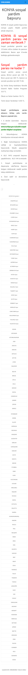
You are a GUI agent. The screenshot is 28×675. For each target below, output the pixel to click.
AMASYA (14, 345)
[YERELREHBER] (5, 2)
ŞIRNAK (14, 627)
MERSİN (14, 463)
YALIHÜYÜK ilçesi (14, 323)
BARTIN (14, 631)
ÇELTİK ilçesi (14, 299)
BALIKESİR (14, 366)
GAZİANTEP (14, 438)
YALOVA (14, 643)
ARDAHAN (14, 635)
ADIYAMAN (14, 333)
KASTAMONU (14, 479)
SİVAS (14, 565)
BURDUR (14, 388)
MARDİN (14, 520)
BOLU (14, 384)
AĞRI (14, 341)
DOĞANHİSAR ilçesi (14, 221)
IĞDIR (14, 639)
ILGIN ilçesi (14, 233)
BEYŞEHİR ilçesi (14, 205)
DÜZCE (14, 659)
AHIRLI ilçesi (14, 295)
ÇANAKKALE (14, 396)
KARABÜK (14, 647)
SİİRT (14, 557)
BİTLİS (14, 379)
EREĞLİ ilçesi (14, 225)
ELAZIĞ (14, 422)
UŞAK (14, 590)
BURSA (14, 392)
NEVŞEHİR (14, 532)
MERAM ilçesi (13, 282)
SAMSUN (14, 553)
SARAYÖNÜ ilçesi (14, 250)
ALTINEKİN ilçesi (14, 266)
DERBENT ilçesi (14, 303)
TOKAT (14, 573)
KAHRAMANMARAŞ (14, 516)
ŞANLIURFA (14, 586)
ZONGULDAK (14, 602)
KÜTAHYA (14, 504)
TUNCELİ (14, 582)
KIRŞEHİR (14, 491)
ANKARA (14, 349)
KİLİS (14, 651)
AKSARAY (14, 606)
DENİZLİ (14, 408)
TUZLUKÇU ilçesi (14, 319)
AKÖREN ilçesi (14, 262)
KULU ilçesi (14, 246)
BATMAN (14, 623)
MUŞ (14, 528)
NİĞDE (14, 536)
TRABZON (14, 577)
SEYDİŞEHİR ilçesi (14, 254)
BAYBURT (14, 610)
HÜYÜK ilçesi (14, 274)
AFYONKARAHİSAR (14, 337)
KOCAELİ (14, 496)
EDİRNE (14, 418)
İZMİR (14, 471)
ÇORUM (14, 404)
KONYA (14, 500)
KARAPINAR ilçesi (14, 241)
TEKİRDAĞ (14, 569)
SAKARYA (14, 549)
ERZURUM (14, 430)
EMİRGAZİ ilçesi (14, 307)
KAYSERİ (14, 483)
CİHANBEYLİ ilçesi (14, 213)
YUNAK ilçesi (14, 258)
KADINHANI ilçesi (14, 237)
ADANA (14, 329)
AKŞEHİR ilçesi (14, 200)
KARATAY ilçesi (14, 278)
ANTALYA (14, 353)
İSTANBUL (14, 467)
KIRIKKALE (14, 618)
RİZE (14, 545)
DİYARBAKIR (14, 414)
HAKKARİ (14, 450)
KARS (14, 475)
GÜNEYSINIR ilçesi (14, 311)
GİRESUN (14, 442)
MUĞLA (14, 524)
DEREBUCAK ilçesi (14, 270)
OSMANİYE (14, 655)
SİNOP (14, 561)
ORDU (14, 541)
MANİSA (14, 512)
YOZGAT (14, 598)
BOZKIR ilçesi (14, 209)
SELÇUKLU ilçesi (14, 287)
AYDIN (14, 362)
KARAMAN (14, 614)
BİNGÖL (14, 375)
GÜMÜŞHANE (14, 446)
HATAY (14, 455)
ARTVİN (14, 358)
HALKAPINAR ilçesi (14, 315)
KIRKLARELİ (14, 487)
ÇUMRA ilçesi (14, 217)
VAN (14, 594)
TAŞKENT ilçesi (14, 291)
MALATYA (14, 508)
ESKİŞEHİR (14, 434)
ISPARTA (14, 459)
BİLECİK (14, 371)
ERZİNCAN (14, 426)
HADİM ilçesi (14, 229)
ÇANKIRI (14, 400)
